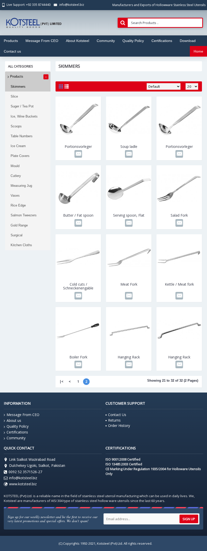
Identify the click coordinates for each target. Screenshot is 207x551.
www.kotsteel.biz (23, 483)
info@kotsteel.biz (23, 477)
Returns (114, 420)
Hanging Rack (129, 357)
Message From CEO (23, 414)
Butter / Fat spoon (78, 215)
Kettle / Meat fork (179, 284)
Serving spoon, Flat (128, 215)
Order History (119, 425)
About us (14, 420)
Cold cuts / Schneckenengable (78, 286)
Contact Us (117, 414)
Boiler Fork (78, 357)
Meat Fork (128, 284)
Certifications (17, 432)
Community (16, 437)
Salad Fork (179, 215)
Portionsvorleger (78, 146)
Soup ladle (128, 146)
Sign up (189, 519)
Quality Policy (18, 426)
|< (61, 381)
